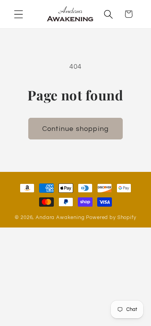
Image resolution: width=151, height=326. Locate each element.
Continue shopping (75, 128)
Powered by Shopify (111, 217)
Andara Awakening (60, 217)
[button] (19, 14)
